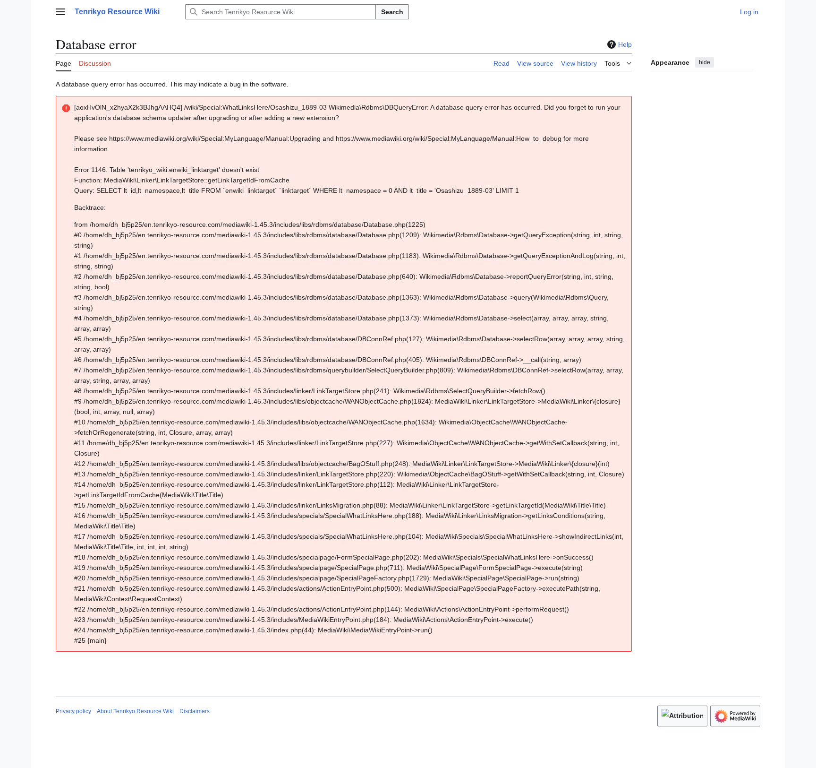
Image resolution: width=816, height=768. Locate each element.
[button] (60, 11)
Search (392, 12)
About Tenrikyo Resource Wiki (135, 711)
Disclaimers (194, 711)
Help (625, 44)
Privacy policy (73, 711)
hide (704, 62)
